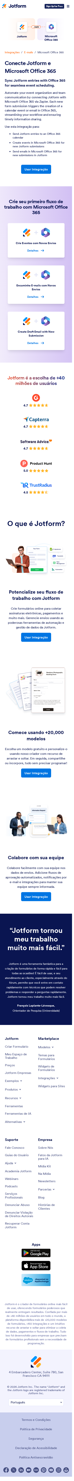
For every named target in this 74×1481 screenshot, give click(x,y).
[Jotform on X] (13, 1470)
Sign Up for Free (54, 6)
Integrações (12, 52)
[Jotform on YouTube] (51, 1470)
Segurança (36, 1438)
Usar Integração (36, 169)
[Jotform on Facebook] (6, 1470)
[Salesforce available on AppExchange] (36, 1280)
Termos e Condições (36, 1420)
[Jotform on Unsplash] (66, 1470)
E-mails (28, 52)
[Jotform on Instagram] (58, 1470)
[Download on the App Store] (36, 1265)
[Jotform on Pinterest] (43, 1470)
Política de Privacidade (36, 1429)
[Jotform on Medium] (28, 1470)
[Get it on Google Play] (36, 1253)
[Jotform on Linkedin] (21, 1470)
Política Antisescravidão (36, 1457)
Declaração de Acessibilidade (36, 1448)
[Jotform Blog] (36, 1470)
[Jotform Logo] (14, 6)
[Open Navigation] (68, 6)
